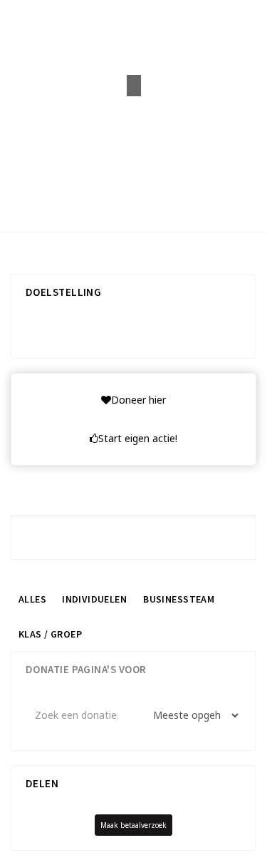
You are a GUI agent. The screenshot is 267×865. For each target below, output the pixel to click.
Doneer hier (138, 399)
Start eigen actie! (137, 438)
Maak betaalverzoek (133, 825)
